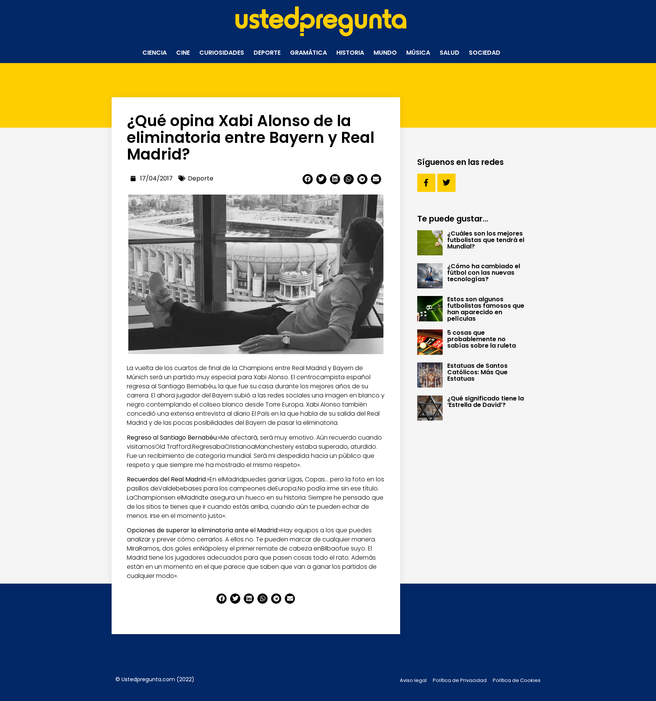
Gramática (308, 52)
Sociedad (484, 52)
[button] (308, 179)
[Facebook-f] (426, 183)
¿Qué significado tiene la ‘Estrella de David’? (485, 401)
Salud (449, 52)
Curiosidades (221, 52)
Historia (350, 52)
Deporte (267, 52)
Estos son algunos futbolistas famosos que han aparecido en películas (485, 309)
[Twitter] (446, 183)
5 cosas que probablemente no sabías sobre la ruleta (481, 339)
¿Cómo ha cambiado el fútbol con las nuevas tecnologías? (483, 272)
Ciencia (154, 52)
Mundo (385, 52)
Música (418, 52)
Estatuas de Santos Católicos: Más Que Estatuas (477, 372)
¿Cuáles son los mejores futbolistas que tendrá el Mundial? (485, 240)
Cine (183, 52)
